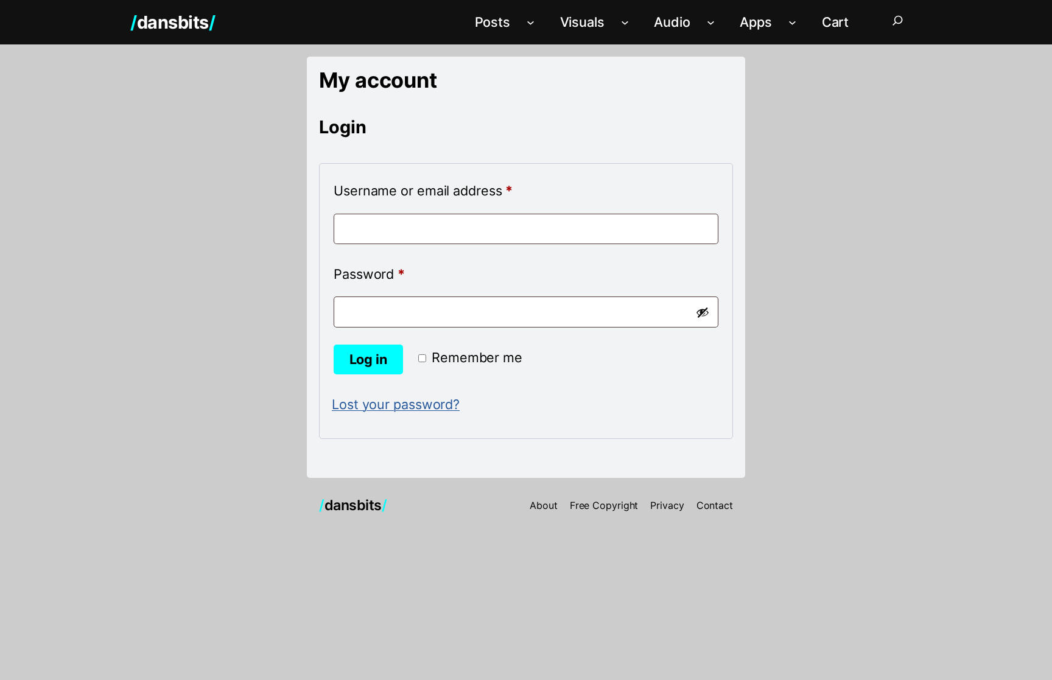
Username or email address (451, 190)
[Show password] (702, 312)
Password (397, 273)
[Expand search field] (898, 22)
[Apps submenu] (792, 22)
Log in (368, 359)
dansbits (173, 22)
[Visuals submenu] (625, 22)
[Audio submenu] (711, 22)
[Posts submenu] (531, 22)
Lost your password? (396, 404)
